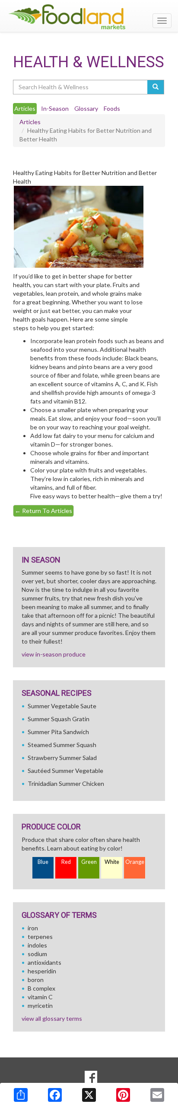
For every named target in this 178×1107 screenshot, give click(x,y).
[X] (89, 1095)
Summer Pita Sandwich (58, 731)
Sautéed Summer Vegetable (65, 770)
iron (33, 928)
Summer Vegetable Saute (62, 706)
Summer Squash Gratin (58, 718)
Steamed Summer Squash (62, 744)
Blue (43, 862)
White (112, 862)
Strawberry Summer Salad (62, 757)
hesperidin (42, 971)
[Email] (157, 1095)
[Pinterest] (123, 1095)
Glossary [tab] (86, 108)
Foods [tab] (112, 108)
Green (89, 862)
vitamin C (40, 997)
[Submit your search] (155, 87)
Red (66, 862)
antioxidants (44, 962)
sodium (37, 953)
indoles (37, 945)
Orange (134, 862)
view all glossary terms (52, 1018)
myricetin (40, 1005)
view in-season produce (54, 654)
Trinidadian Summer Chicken (66, 783)
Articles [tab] (24, 108)
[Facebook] (55, 1095)
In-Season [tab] (55, 108)
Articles (30, 121)
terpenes (40, 936)
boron (36, 979)
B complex (41, 988)
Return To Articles (43, 510)
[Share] (20, 1095)
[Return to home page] (89, 16)
